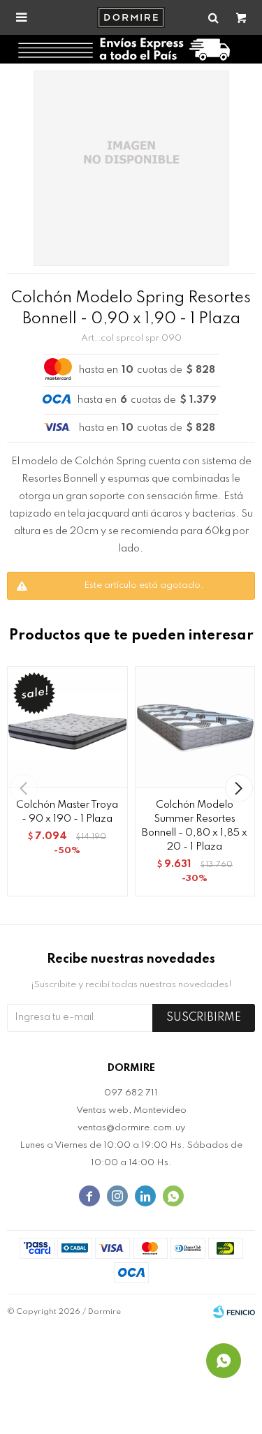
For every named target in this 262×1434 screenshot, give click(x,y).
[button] (238, 788)
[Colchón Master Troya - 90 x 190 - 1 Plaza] (67, 726)
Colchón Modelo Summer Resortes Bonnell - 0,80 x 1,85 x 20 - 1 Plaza (194, 826)
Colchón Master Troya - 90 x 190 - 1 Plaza (67, 812)
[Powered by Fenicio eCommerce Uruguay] (234, 1311)
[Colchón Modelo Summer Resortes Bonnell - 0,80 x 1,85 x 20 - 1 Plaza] (195, 726)
